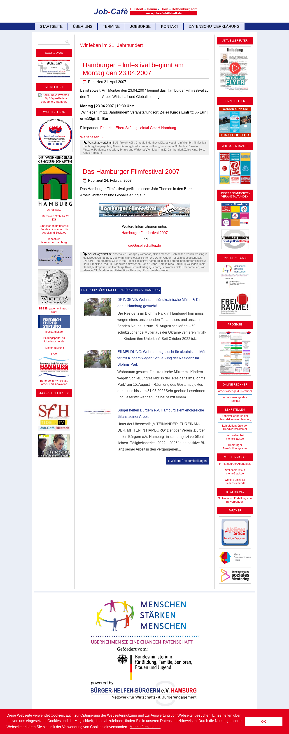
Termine (111, 26)
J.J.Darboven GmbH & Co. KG (54, 218)
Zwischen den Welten (156, 270)
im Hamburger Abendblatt (235, 463)
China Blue (104, 257)
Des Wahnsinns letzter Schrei (130, 257)
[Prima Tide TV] (54, 431)
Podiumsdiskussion (106, 149)
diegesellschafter (190, 257)
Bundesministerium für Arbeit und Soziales (54, 231)
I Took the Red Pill (101, 264)
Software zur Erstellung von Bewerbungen (235, 500)
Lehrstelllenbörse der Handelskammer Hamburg (235, 417)
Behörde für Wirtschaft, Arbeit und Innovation (54, 382)
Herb (86, 264)
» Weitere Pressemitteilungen (187, 460)
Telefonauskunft (54, 347)
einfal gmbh (185, 142)
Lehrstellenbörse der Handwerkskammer (235, 427)
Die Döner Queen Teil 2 (164, 257)
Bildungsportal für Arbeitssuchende (54, 340)
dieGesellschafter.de (144, 245)
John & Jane (149, 264)
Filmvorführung (121, 146)
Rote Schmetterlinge (137, 267)
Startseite (51, 26)
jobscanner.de (54, 331)
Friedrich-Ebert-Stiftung (119, 128)
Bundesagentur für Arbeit (54, 226)
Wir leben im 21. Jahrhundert (165, 149)
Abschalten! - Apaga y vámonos (132, 254)
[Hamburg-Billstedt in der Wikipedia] (54, 305)
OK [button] (263, 721)
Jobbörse (140, 26)
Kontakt (169, 26)
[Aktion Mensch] (235, 548)
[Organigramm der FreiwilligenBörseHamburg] (235, 375)
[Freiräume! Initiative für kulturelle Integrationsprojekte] (235, 315)
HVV (54, 354)
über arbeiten (191, 267)
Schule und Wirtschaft (132, 149)
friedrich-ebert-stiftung (145, 146)
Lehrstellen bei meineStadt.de (235, 437)
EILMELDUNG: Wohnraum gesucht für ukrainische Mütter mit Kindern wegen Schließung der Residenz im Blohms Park (161, 358)
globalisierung (170, 260)
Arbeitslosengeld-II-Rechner (235, 399)
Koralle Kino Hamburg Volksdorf (178, 264)
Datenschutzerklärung (214, 26)
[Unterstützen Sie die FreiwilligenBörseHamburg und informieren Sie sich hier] (55, 152)
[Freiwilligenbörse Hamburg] (54, 377)
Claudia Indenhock (147, 142)
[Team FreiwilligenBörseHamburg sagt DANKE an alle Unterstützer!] (235, 184)
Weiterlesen (92, 137)
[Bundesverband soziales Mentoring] (235, 583)
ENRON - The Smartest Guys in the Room (108, 260)
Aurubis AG (54, 209)
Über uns (82, 26)
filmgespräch (103, 146)
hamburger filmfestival (174, 146)
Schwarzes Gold (171, 267)
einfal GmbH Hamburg (158, 128)
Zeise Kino (190, 149)
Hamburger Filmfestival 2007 (144, 233)
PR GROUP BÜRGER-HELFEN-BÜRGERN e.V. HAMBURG (120, 290)
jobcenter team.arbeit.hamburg (54, 240)
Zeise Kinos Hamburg (128, 270)
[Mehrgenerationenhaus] (235, 564)
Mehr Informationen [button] (145, 727)
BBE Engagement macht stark (54, 310)
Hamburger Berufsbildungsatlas (235, 447)
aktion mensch (161, 254)
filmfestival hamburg (147, 260)
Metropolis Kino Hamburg (108, 267)
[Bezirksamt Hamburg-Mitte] (55, 266)
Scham (155, 267)
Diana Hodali (168, 142)
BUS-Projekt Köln (123, 142)
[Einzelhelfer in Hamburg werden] (235, 137)
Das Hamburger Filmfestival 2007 (131, 171)
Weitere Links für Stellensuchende (235, 481)
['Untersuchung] (54, 328)
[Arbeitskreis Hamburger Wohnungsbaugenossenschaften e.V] (55, 206)
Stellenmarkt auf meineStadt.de (235, 472)
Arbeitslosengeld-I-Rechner (235, 391)
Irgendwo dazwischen (127, 264)
